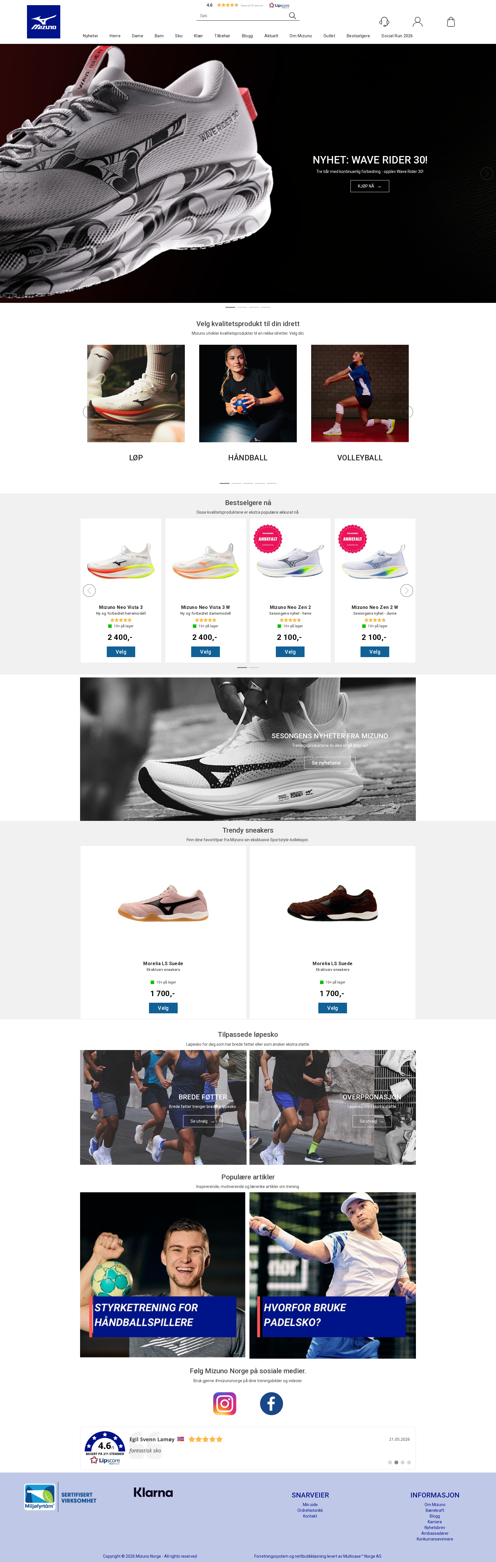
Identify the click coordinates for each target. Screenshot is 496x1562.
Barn (159, 35)
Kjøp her (366, 189)
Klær (198, 35)
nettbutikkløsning (310, 1556)
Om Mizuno (301, 35)
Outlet (329, 35)
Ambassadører (435, 1533)
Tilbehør (222, 35)
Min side (310, 1504)
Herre (115, 35)
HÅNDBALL (248, 457)
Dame (137, 35)
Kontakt (310, 1516)
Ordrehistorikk (310, 1510)
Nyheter (90, 35)
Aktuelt (271, 35)
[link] (248, 1448)
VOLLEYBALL (360, 457)
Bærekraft (435, 1510)
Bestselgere (358, 35)
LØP (136, 457)
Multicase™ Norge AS (362, 1556)
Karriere (435, 1522)
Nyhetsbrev (435, 1527)
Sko (179, 35)
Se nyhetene (326, 763)
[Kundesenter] (384, 21)
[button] (248, 5)
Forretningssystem (271, 1556)
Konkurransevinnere (435, 1539)
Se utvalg (199, 1121)
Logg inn (417, 34)
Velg (121, 652)
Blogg (247, 35)
